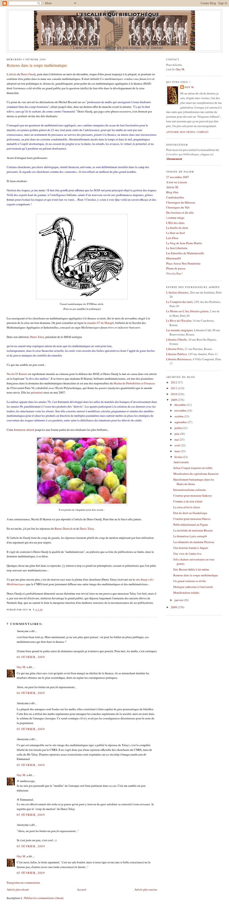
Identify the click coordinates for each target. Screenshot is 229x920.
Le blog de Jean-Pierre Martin (184, 243)
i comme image (175, 218)
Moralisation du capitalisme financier (195, 474)
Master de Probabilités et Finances (134, 383)
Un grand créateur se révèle (189, 581)
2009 (174, 400)
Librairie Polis (174, 349)
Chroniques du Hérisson (180, 202)
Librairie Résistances (178, 359)
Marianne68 (173, 258)
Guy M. (21, 667)
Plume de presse (175, 268)
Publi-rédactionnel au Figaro (190, 524)
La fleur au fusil (175, 233)
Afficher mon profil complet (187, 131)
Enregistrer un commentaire (23, 882)
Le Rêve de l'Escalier (178, 320)
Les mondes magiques (179, 330)
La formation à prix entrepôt (190, 536)
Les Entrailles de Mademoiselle (185, 253)
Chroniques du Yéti (178, 207)
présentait (37, 392)
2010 (174, 394)
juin (177, 434)
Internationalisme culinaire (189, 490)
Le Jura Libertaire (176, 248)
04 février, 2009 (31, 657)
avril (177, 445)
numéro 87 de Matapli (100, 323)
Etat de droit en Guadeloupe (190, 513)
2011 (174, 388)
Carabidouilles (175, 197)
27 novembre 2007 (177, 177)
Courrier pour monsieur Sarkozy (192, 495)
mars (177, 451)
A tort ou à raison (176, 182)
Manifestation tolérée (186, 593)
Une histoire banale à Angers (190, 548)
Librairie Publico (176, 354)
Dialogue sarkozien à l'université (193, 587)
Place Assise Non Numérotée (183, 263)
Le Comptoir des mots (179, 302)
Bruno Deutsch (64, 529)
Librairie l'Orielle (176, 339)
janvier (179, 600)
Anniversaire (181, 462)
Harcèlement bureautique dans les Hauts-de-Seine (193, 481)
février (178, 457)
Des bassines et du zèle (180, 212)
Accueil (81, 889)
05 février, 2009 (31, 729)
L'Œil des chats (175, 223)
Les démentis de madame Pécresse (193, 542)
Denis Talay (37, 337)
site (138, 579)
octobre (179, 416)
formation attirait (24, 430)
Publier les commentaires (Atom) (44, 898)
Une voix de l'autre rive (187, 554)
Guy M (180, 69)
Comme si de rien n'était (187, 501)
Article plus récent (18, 889)
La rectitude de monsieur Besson (193, 530)
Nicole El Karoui (17, 374)
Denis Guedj (28, 74)
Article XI (172, 187)
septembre (180, 422)
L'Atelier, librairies (177, 292)
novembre (180, 410)
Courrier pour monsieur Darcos (191, 519)
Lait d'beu (172, 238)
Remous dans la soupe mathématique (37, 65)
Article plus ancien (145, 889)
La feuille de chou (177, 228)
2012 (174, 382)
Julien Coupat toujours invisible (192, 468)
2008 (174, 607)
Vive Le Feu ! (174, 273)
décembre (180, 405)
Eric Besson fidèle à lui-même (191, 569)
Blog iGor (172, 192)
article (13, 74)
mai (177, 439)
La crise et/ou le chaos (186, 507)
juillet (178, 428)
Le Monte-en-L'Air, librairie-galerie (187, 311)
